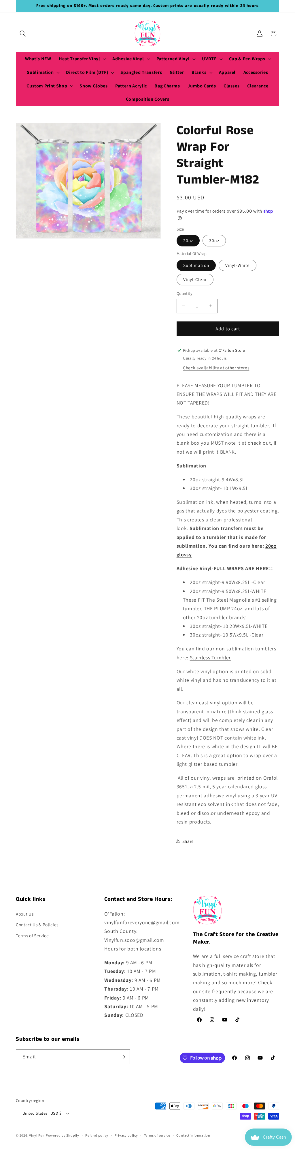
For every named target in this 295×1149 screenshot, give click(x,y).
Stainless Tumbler (210, 657)
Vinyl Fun (37, 1135)
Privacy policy (126, 1135)
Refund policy (96, 1135)
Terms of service (157, 1135)
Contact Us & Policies (37, 924)
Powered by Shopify (62, 1135)
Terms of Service (32, 935)
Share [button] (188, 841)
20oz (188, 240)
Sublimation (196, 265)
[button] (23, 33)
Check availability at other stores (216, 367)
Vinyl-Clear (195, 279)
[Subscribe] (123, 1056)
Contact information (193, 1135)
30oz (214, 240)
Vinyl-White (237, 265)
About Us (24, 914)
